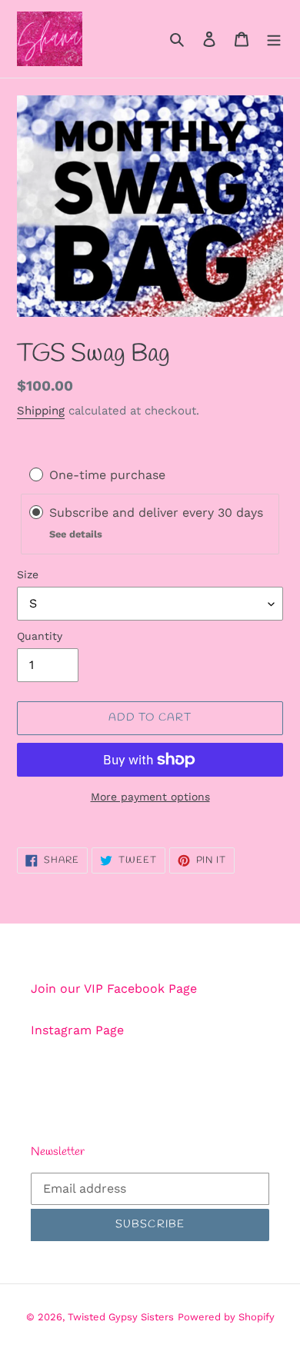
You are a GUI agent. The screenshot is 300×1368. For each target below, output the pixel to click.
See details (75, 534)
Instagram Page (77, 1030)
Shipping (41, 411)
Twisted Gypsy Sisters (121, 1317)
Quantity (39, 636)
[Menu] (274, 38)
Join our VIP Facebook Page (114, 988)
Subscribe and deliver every (133, 512)
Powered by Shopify (226, 1317)
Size (27, 574)
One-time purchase (107, 475)
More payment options (150, 797)
